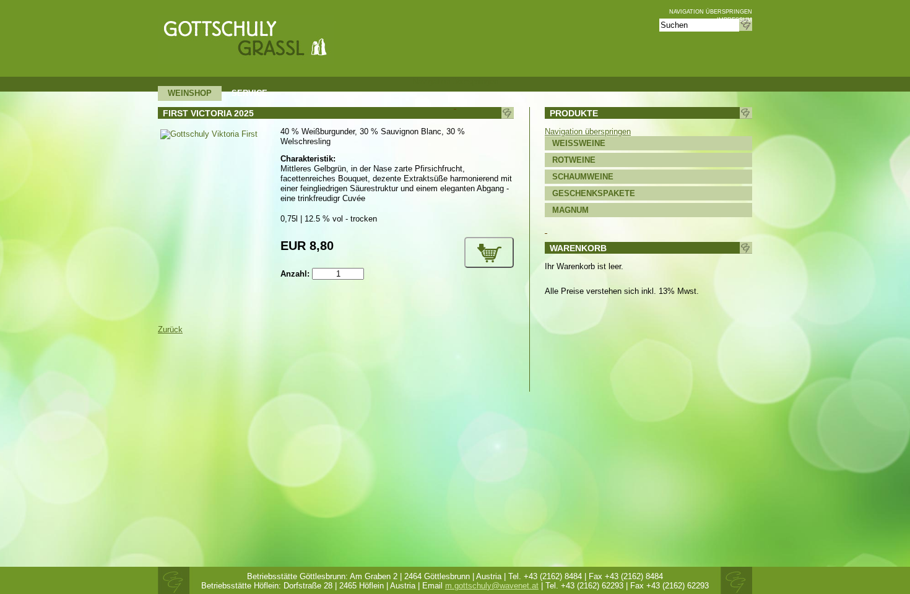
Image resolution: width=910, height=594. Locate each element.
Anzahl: (295, 273)
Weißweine (578, 143)
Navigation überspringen (710, 12)
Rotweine (574, 160)
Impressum (734, 20)
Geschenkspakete (593, 193)
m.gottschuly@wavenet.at (492, 585)
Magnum (570, 210)
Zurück (170, 329)
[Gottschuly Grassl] (246, 61)
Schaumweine (582, 176)
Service (249, 93)
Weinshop (190, 93)
